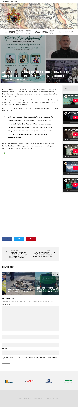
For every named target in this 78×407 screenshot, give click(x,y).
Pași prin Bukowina (45, 32)
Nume (4, 333)
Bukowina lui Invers (12, 32)
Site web (4, 348)
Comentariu (6, 304)
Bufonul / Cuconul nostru (29, 32)
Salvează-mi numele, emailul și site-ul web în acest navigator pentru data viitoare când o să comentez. (31, 358)
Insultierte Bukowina (38, 32)
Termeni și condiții (52, 398)
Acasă (6, 32)
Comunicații (65, 32)
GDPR (59, 32)
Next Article (47, 250)
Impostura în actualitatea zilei (19, 32)
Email (4, 340)
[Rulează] (65, 106)
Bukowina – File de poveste (52, 32)
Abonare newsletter (8, 1)
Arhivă (15, 1)
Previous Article (15, 250)
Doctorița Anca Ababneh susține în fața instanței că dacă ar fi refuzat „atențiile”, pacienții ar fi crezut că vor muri (42, 254)
